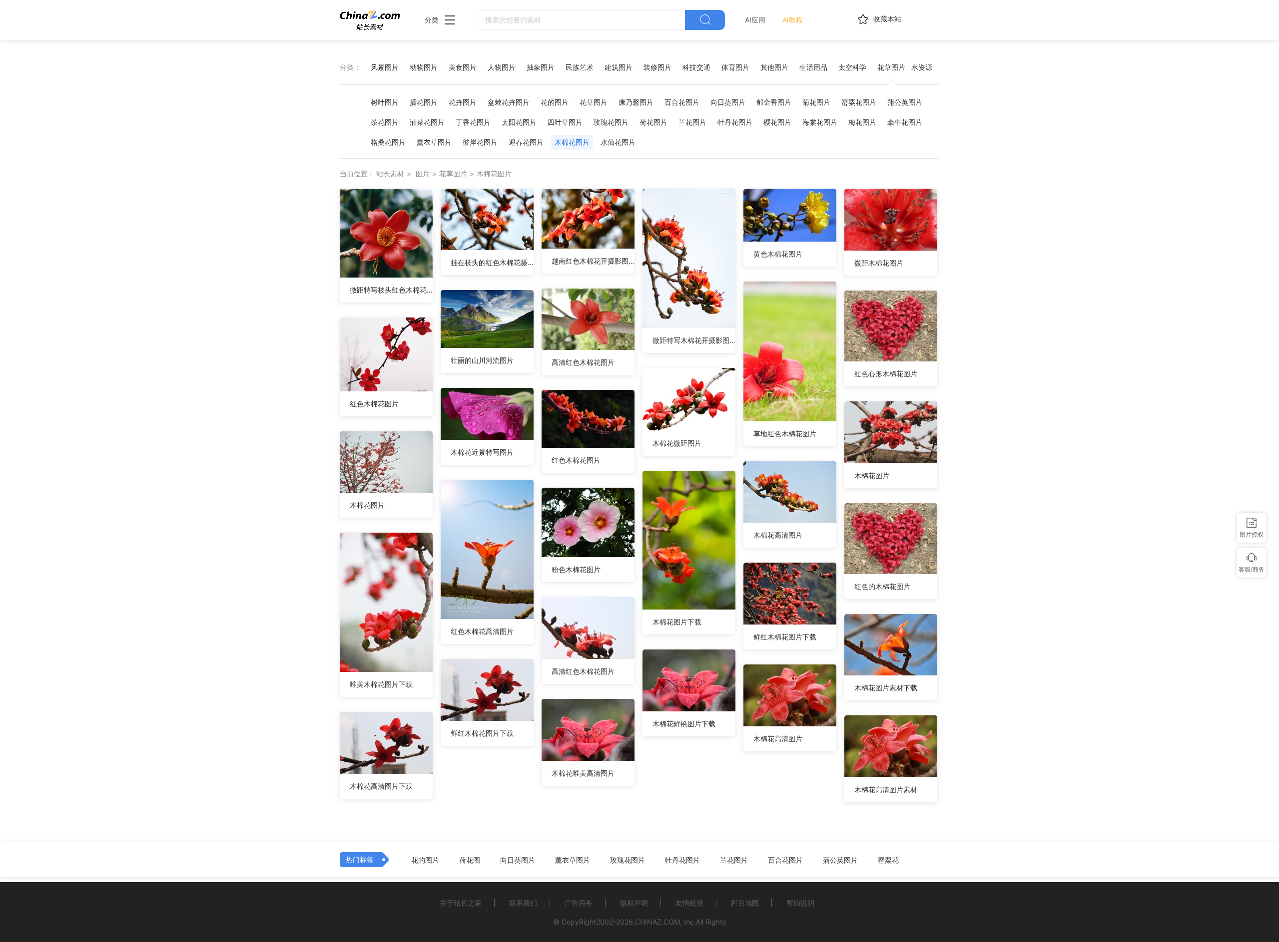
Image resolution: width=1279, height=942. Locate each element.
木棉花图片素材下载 (885, 687)
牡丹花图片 (734, 122)
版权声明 (634, 903)
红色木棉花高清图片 (482, 631)
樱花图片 (777, 122)
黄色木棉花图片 (777, 254)
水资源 (921, 67)
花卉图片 (463, 102)
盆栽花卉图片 (509, 102)
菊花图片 (816, 102)
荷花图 (469, 860)
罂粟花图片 (858, 102)
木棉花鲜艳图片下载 (683, 723)
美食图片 (463, 67)
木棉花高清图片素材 (885, 789)
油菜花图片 (427, 122)
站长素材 (390, 173)
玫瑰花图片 (611, 122)
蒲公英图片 (904, 102)
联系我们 (523, 903)
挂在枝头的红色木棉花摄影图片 (492, 262)
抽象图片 (541, 67)
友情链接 (689, 903)
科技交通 (696, 67)
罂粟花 (888, 860)
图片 (423, 173)
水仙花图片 (618, 142)
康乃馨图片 (636, 102)
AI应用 (755, 19)
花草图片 (891, 67)
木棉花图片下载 (676, 622)
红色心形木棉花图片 (885, 373)
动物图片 (424, 67)
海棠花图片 (819, 122)
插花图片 (424, 102)
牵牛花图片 (904, 122)
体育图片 (735, 67)
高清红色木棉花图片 (583, 362)
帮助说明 (800, 903)
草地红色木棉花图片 (784, 433)
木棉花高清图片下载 (381, 786)
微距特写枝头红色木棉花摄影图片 (391, 290)
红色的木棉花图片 (882, 586)
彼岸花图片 (480, 142)
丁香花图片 (473, 122)
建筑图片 (619, 67)
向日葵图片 (727, 102)
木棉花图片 (572, 142)
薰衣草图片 (434, 142)
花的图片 (555, 102)
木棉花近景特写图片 (482, 452)
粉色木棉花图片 (576, 569)
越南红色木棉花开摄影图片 (593, 261)
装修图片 (657, 67)
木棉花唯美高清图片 (583, 773)
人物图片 (502, 67)
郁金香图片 (773, 102)
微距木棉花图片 (878, 263)
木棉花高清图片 (777, 535)
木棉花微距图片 (676, 443)
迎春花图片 (526, 142)
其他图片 (774, 67)
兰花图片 (692, 122)
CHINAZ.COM (657, 922)
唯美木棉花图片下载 (381, 684)
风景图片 (385, 67)
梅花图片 (862, 122)
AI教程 (792, 19)
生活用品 (813, 67)
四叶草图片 (565, 122)
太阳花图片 (519, 122)
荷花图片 (653, 122)
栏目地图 (745, 903)
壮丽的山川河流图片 (482, 360)
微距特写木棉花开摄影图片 (693, 340)
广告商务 (579, 903)
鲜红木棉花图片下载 (784, 636)
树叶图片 (385, 102)
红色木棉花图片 (374, 403)
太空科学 (852, 67)
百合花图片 (681, 102)
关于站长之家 (461, 903)
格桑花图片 (388, 142)
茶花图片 (385, 122)
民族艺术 (580, 67)
